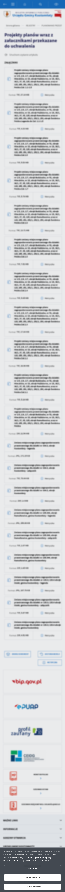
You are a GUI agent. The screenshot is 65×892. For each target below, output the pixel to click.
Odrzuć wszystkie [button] (32, 877)
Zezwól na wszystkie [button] (32, 886)
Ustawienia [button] (32, 868)
